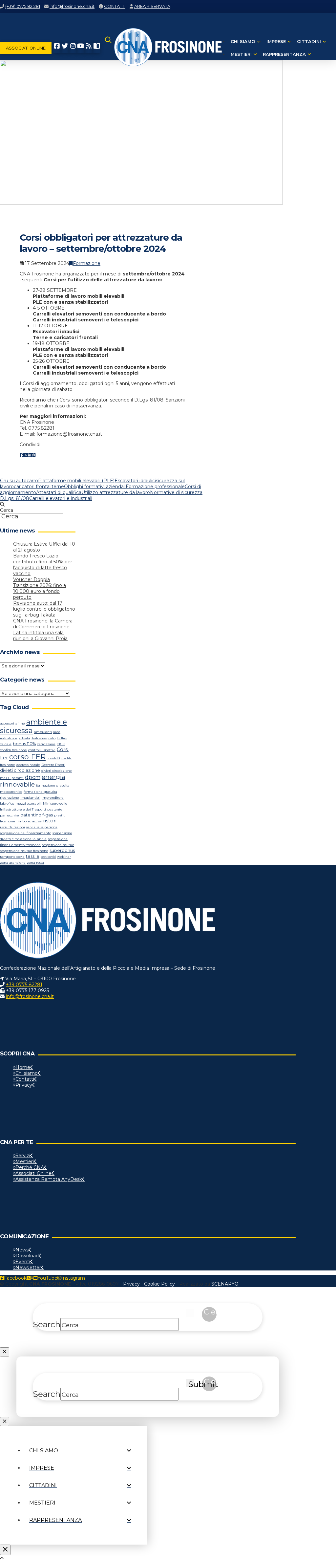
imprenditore (53, 797)
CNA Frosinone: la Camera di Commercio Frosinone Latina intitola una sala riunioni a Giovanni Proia (43, 629)
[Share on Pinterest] (33, 455)
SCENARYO (225, 1284)
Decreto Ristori (53, 765)
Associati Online (33, 1173)
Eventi (22, 1262)
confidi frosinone (13, 750)
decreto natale (28, 765)
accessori (7, 723)
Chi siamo (26, 1073)
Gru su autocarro (19, 481)
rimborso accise (29, 821)
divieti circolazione (20, 770)
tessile (32, 856)
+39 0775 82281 (24, 984)
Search (46, 1324)
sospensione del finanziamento (25, 833)
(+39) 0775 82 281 (22, 6)
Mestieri (24, 1161)
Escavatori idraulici (135, 481)
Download (27, 1256)
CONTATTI (114, 6)
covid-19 (53, 758)
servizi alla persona (41, 827)
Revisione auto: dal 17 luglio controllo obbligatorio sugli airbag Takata (44, 609)
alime (20, 723)
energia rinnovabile (32, 780)
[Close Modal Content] (4, 1351)
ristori (49, 821)
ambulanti (43, 732)
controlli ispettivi (41, 750)
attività (24, 738)
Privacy (23, 1085)
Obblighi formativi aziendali (95, 486)
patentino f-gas (36, 815)
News (22, 1250)
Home (22, 1067)
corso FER (27, 756)
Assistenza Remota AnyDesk (48, 1179)
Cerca (6, 510)
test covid (48, 857)
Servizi (22, 1156)
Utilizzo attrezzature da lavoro (115, 492)
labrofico (7, 803)
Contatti (24, 1079)
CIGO (61, 744)
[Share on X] (26, 455)
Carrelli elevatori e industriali (60, 498)
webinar (64, 857)
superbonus (62, 850)
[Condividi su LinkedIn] (30, 455)
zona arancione (13, 862)
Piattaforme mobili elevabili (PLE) (76, 481)
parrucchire (9, 815)
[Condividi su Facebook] (22, 455)
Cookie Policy (159, 1284)
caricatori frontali (33, 486)
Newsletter (28, 1267)
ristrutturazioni (12, 827)
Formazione (86, 263)
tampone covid (12, 857)
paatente (54, 809)
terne (58, 486)
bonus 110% (24, 743)
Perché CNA (29, 1167)
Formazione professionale (155, 486)
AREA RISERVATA (152, 6)
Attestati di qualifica (58, 492)
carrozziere (46, 744)
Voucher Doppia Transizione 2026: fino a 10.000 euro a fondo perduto (39, 588)
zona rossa (35, 862)
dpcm (32, 777)
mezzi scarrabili (28, 803)
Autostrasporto (43, 738)
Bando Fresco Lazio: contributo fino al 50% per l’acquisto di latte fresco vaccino (42, 564)
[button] (108, 48)
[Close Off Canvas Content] (5, 1550)
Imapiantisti (30, 797)
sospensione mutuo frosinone (24, 851)
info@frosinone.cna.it (72, 6)
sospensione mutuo (58, 845)
